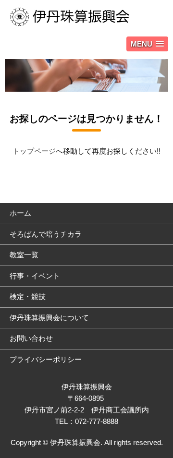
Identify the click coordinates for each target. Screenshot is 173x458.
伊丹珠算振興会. (76, 442)
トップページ (34, 151)
